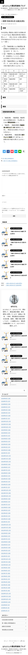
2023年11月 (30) (6, 493)
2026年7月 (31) (5, 401)
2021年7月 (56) (5, 573)
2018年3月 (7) (5, 610)
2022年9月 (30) (5, 533)
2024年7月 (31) (5, 470)
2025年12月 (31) (6, 421)
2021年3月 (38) (5, 585)
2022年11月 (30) (6, 527)
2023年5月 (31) (5, 510)
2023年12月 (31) (6, 490)
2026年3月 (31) (5, 413)
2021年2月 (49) (5, 587)
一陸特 (4, 160)
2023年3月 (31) (5, 516)
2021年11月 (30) (5, 562)
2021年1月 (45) (5, 590)
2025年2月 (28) (5, 450)
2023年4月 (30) (5, 513)
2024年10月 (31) (6, 461)
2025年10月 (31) (6, 427)
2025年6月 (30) (5, 438)
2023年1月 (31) (5, 522)
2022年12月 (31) (6, 524)
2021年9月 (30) (5, 567)
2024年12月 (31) (6, 456)
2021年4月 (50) (5, 582)
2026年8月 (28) (5, 398)
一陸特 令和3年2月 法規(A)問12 (13, 283)
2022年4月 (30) (5, 547)
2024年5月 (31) (5, 476)
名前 (3, 195)
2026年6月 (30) (5, 404)
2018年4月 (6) (5, 608)
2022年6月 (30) (5, 542)
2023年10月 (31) (6, 496)
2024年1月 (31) (5, 487)
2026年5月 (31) (5, 407)
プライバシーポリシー (13, 641)
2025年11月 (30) (6, 424)
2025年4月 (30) (5, 444)
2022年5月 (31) (5, 544)
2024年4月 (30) (5, 479)
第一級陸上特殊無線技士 (8, 158)
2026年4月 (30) (5, 410)
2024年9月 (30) (5, 464)
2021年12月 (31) (5, 559)
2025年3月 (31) (5, 447)
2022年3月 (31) (5, 550)
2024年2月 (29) (5, 484)
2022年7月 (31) (5, 539)
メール (4, 202)
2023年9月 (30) (5, 499)
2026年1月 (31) (5, 418)
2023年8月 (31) (5, 501)
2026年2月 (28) (5, 415)
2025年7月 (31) (5, 435)
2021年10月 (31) (5, 565)
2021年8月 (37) (5, 570)
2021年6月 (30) (5, 576)
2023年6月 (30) (5, 507)
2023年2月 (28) (5, 519)
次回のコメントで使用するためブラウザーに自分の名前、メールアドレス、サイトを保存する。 (13, 210)
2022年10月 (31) (6, 530)
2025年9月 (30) (5, 430)
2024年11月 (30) (6, 458)
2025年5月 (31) (5, 441)
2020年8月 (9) (5, 605)
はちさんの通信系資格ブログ (14, 6)
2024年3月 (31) (5, 481)
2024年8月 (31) (5, 467)
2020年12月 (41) (6, 593)
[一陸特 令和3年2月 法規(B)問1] (16, 151)
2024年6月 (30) (5, 473)
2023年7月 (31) (5, 504)
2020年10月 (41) (6, 599)
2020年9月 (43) (5, 602)
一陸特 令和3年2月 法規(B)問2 (13, 285)
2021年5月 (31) (5, 579)
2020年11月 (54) (6, 596)
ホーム (5, 641)
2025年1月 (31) (5, 453)
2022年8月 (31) (5, 536)
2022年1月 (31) (5, 556)
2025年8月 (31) (5, 433)
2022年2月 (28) (5, 553)
